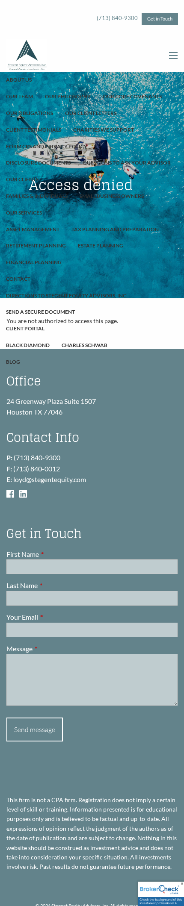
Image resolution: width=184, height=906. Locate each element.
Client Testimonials (33, 129)
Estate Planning (100, 245)
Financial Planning (34, 262)
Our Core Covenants (132, 96)
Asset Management (32, 229)
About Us (19, 79)
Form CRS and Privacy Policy (46, 146)
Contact (18, 279)
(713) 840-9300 (117, 18)
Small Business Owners (112, 196)
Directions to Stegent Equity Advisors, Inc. (67, 295)
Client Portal (25, 328)
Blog (13, 362)
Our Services (24, 212)
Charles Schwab (84, 345)
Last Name (52, 585)
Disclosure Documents (38, 162)
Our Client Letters (90, 113)
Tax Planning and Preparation (115, 229)
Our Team (19, 96)
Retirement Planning (36, 245)
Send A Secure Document (40, 312)
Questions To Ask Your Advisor (127, 162)
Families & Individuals (37, 196)
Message (50, 648)
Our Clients (22, 179)
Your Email (53, 617)
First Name (53, 554)
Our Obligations (29, 113)
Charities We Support (103, 129)
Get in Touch (159, 18)
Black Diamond (28, 345)
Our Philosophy (68, 96)
